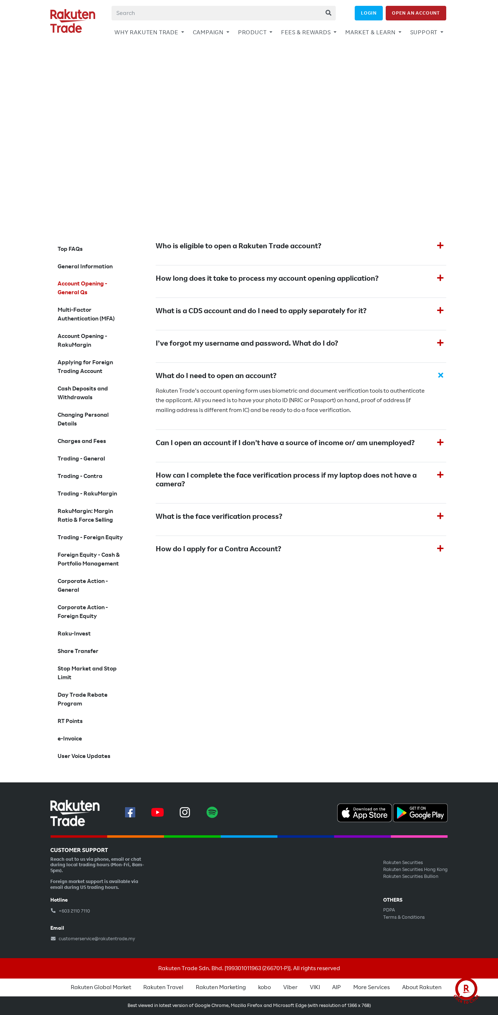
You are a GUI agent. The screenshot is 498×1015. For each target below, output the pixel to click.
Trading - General (81, 458)
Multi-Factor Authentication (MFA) (86, 314)
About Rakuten (421, 987)
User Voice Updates (84, 756)
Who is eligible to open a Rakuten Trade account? (238, 246)
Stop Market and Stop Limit (87, 673)
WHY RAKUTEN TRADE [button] (146, 32)
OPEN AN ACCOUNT (416, 13)
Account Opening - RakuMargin (82, 340)
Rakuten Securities (403, 863)
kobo (264, 987)
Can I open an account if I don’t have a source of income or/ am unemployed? (285, 443)
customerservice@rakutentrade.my (96, 939)
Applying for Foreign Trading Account (85, 367)
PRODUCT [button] (253, 32)
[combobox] (224, 13)
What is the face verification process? (219, 516)
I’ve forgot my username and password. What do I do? (247, 343)
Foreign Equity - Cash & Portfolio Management (89, 559)
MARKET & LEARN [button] (371, 32)
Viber (290, 987)
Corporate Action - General (83, 586)
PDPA (389, 910)
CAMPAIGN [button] (209, 32)
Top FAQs (70, 249)
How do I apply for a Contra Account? (218, 549)
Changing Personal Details (83, 419)
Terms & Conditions (404, 917)
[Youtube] (157, 812)
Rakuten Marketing (221, 987)
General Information (85, 266)
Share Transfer (78, 651)
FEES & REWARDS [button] (306, 32)
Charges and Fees (82, 441)
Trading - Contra (80, 476)
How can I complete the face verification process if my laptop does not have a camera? (286, 480)
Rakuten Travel (163, 987)
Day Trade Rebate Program (83, 699)
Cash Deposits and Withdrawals (83, 393)
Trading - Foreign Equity (90, 537)
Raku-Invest (74, 633)
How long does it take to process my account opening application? (267, 278)
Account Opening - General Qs (82, 288)
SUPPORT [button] (424, 32)
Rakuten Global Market (101, 987)
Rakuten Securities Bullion (410, 876)
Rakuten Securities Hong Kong (415, 869)
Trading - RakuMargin (87, 493)
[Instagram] (185, 812)
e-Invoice (70, 738)
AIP (336, 987)
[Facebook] (130, 812)
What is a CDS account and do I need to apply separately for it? (261, 311)
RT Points (70, 721)
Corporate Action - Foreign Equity (83, 612)
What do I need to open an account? (216, 376)
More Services (371, 987)
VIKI (315, 987)
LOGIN (369, 13)
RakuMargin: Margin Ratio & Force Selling (85, 516)
